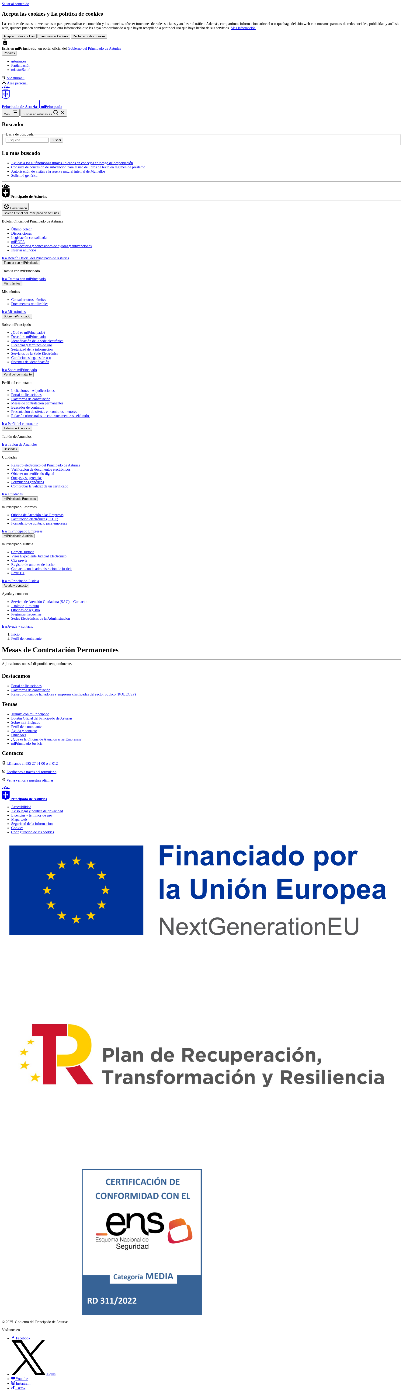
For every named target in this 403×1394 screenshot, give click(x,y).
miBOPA (18, 242)
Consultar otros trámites (28, 300)
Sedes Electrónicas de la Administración (40, 618)
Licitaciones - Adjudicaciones (33, 391)
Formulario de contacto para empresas (39, 523)
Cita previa (19, 560)
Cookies (17, 828)
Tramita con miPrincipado (30, 714)
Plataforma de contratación (30, 399)
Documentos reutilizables (29, 304)
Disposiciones (21, 233)
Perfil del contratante (26, 638)
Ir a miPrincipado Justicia (20, 581)
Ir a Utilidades (12, 494)
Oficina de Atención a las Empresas (37, 515)
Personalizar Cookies (53, 36)
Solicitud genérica (24, 175)
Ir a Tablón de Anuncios (19, 444)
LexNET (17, 573)
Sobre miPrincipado (25, 722)
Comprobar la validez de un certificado (39, 486)
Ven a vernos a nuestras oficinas (30, 780)
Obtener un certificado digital (32, 474)
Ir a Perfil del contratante (20, 424)
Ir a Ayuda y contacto (17, 626)
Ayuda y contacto (24, 731)
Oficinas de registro (25, 610)
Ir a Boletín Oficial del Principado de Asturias (35, 258)
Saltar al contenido (15, 4)
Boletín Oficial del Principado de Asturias (41, 718)
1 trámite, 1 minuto (25, 606)
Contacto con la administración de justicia (41, 569)
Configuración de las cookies (32, 832)
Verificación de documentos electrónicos (40, 469)
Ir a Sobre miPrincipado (19, 370)
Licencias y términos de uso (31, 345)
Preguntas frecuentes (26, 614)
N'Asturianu (15, 78)
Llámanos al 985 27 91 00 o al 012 (32, 763)
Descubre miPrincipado (28, 337)
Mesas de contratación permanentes (37, 403)
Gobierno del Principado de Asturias (94, 48)
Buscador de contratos (27, 407)
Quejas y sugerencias (26, 478)
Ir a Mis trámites (14, 312)
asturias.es (18, 61)
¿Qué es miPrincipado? (28, 332)
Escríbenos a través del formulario (31, 772)
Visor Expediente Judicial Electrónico (38, 556)
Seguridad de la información (32, 349)
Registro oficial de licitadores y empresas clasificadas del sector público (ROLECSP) (73, 694)
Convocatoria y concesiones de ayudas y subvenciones (51, 246)
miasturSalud (20, 70)
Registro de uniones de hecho (33, 565)
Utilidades (18, 735)
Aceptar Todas (19, 36)
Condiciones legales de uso (31, 358)
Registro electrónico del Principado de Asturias (45, 465)
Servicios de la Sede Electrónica (34, 353)
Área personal (17, 83)
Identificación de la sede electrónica (37, 341)
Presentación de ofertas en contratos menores (44, 412)
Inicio (15, 634)
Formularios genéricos (27, 482)
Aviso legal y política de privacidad (37, 811)
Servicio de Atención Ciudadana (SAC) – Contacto (49, 602)
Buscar (56, 140)
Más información (243, 28)
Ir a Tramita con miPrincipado (24, 279)
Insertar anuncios (23, 250)
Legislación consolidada (29, 238)
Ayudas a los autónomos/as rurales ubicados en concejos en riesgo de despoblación (72, 163)
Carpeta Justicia (22, 552)
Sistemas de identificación (30, 362)
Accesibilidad (21, 807)
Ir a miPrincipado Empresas (22, 531)
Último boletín (21, 229)
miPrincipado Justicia (26, 743)
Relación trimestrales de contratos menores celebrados (50, 416)
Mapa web (19, 819)
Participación (20, 65)
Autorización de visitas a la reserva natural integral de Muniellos (58, 171)
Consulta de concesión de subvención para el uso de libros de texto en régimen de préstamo (78, 167)
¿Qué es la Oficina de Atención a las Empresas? (46, 739)
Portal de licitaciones (26, 395)
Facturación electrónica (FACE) (34, 519)
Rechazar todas (89, 36)
